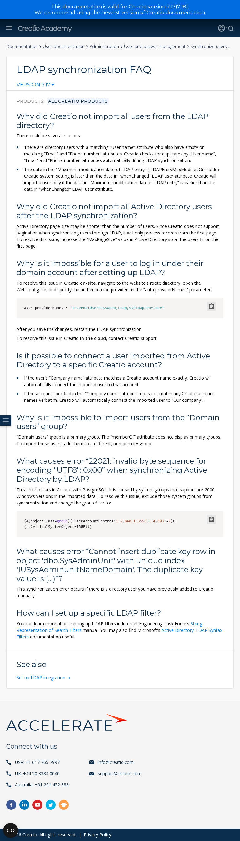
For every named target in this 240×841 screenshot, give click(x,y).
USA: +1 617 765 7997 (37, 762)
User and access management (155, 46)
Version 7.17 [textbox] (33, 85)
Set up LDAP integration (41, 678)
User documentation (64, 46)
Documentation (22, 46)
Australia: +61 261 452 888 (42, 785)
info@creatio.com (116, 762)
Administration (104, 46)
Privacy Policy (97, 835)
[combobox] (35, 86)
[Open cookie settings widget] (10, 830)
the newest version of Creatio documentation (148, 13)
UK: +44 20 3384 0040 (37, 773)
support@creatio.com (120, 773)
